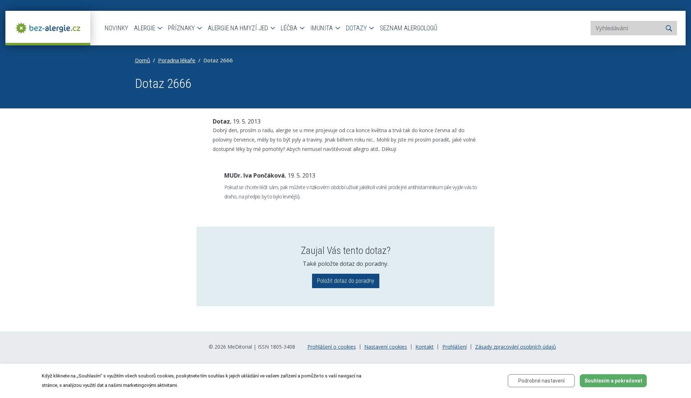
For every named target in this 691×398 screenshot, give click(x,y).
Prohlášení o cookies (331, 346)
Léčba (290, 28)
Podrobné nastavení (541, 381)
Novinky (116, 28)
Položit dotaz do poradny (345, 280)
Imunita (322, 28)
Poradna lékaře (176, 60)
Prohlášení (454, 346)
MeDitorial (239, 346)
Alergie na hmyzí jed (239, 28)
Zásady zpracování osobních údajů (515, 346)
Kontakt (424, 346)
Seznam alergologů (408, 28)
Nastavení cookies (385, 346)
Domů (142, 60)
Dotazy (357, 28)
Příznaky (182, 28)
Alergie (145, 28)
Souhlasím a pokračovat (613, 381)
